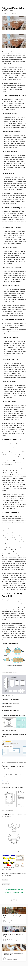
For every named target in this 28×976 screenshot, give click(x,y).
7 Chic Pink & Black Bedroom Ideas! (14, 889)
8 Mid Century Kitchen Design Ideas (14, 892)
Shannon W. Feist (10, 920)
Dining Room (5, 879)
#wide (8, 884)
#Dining (4, 884)
